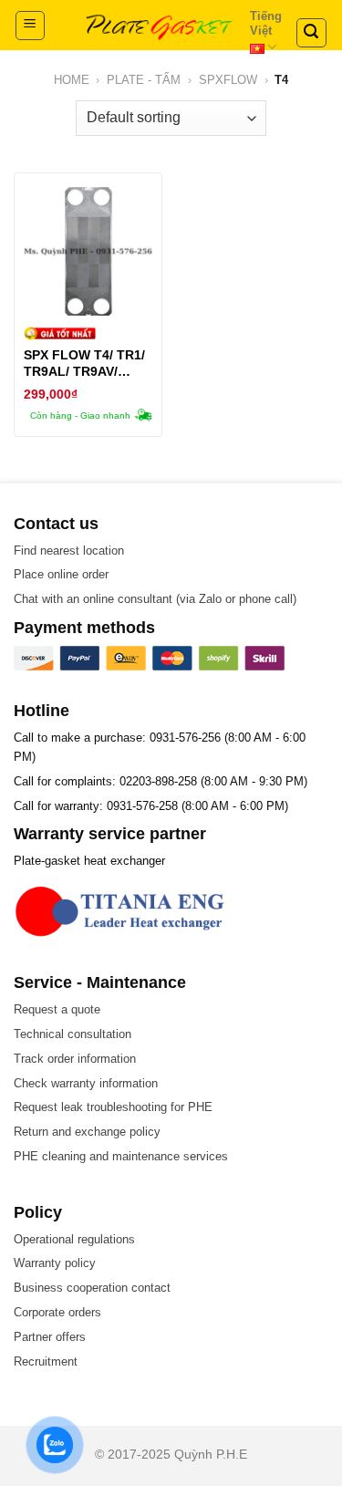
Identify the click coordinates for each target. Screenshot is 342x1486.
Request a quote (57, 1009)
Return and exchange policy (87, 1131)
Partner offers (50, 1337)
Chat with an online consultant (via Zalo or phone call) (155, 599)
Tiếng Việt (266, 23)
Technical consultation (72, 1034)
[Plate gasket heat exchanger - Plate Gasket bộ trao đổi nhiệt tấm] (158, 25)
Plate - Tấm (144, 80)
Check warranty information (86, 1083)
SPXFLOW (228, 80)
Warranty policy (55, 1263)
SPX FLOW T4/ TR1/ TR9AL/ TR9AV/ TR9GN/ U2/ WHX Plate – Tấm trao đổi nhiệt (86, 363)
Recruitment (46, 1361)
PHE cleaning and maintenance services (121, 1156)
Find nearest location (69, 550)
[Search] (311, 32)
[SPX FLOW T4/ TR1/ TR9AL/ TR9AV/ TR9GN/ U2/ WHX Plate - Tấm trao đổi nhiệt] (88, 251)
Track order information (75, 1058)
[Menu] (31, 25)
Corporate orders (57, 1312)
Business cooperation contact (92, 1287)
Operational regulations (74, 1239)
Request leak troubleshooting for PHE (113, 1107)
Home (71, 80)
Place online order (61, 574)
